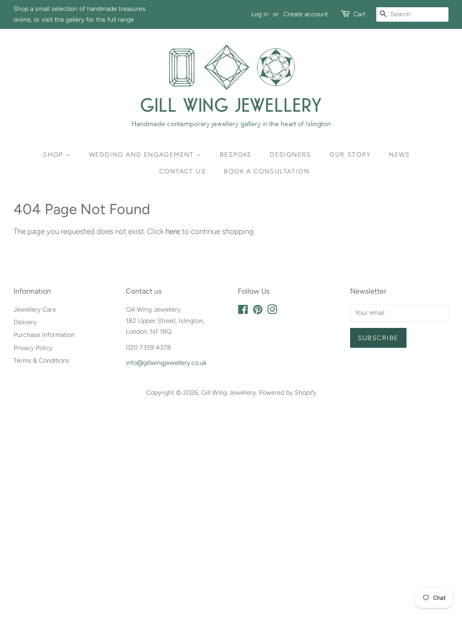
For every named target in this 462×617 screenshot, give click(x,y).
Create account (305, 14)
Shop (54, 155)
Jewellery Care (35, 309)
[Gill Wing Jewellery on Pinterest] (258, 311)
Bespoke (236, 155)
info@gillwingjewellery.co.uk (166, 363)
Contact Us (182, 171)
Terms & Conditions (41, 360)
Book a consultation (267, 171)
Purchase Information (44, 335)
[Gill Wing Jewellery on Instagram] (272, 311)
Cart (359, 14)
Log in (259, 14)
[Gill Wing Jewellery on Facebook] (243, 311)
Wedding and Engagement (142, 155)
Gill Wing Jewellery (228, 392)
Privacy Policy (33, 348)
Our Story (350, 155)
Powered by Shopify (287, 392)
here (173, 231)
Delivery (25, 322)
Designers (290, 155)
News (399, 155)
